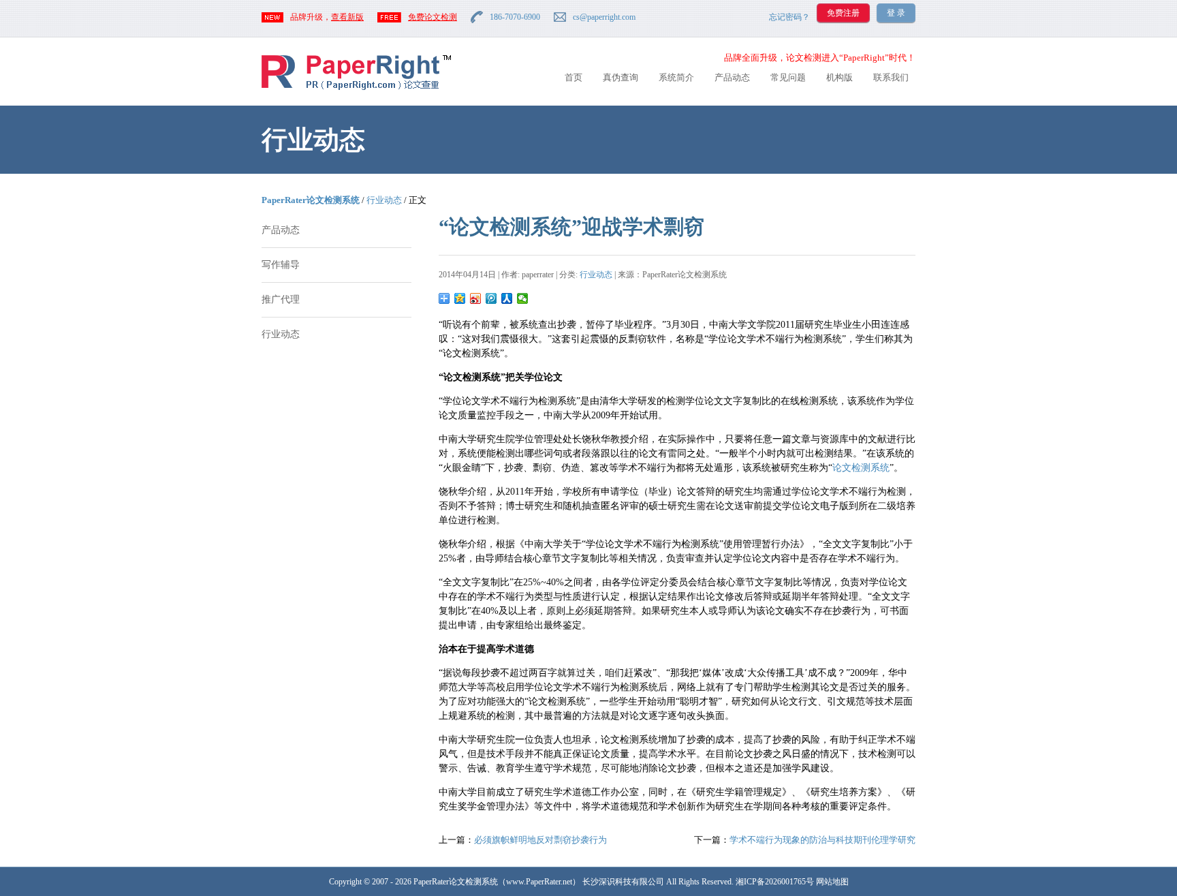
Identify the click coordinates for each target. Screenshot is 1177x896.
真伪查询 (620, 77)
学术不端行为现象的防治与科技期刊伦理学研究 (822, 840)
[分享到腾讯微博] (491, 298)
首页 (573, 77)
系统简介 (676, 77)
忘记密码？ (789, 17)
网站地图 (832, 881)
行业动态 (384, 200)
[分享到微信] (523, 298)
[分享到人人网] (507, 298)
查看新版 (347, 17)
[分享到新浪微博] (476, 298)
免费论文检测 (432, 17)
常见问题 (788, 77)
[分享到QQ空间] (460, 298)
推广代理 (281, 299)
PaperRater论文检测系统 (311, 200)
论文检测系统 (861, 468)
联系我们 (891, 77)
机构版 (839, 77)
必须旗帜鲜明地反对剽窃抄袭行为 (540, 840)
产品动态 (732, 77)
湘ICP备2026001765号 (775, 881)
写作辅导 (281, 265)
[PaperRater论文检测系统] (356, 89)
